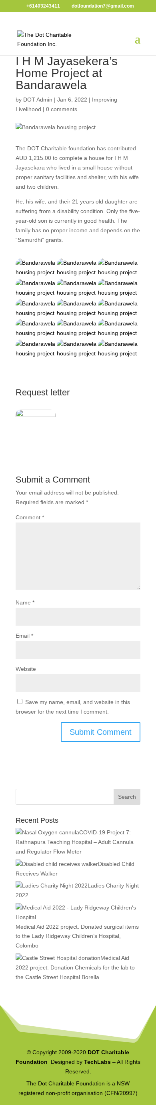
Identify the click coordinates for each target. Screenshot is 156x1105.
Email (24, 635)
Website (26, 669)
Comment (30, 517)
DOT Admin (37, 99)
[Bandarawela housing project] (36, 267)
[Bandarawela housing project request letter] (36, 423)
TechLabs (97, 1062)
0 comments (61, 109)
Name (25, 602)
